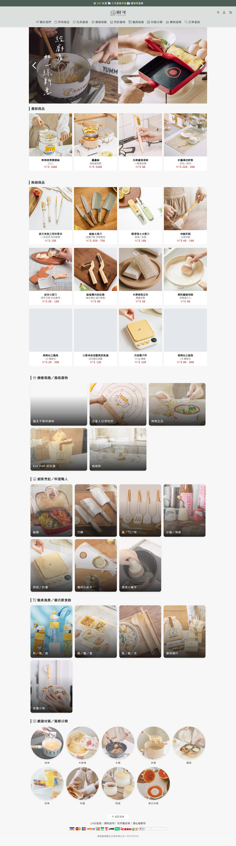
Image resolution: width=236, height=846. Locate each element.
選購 (52, 152)
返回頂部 (119, 816)
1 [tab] (115, 100)
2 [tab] (118, 100)
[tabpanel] (118, 65)
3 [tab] (121, 100)
